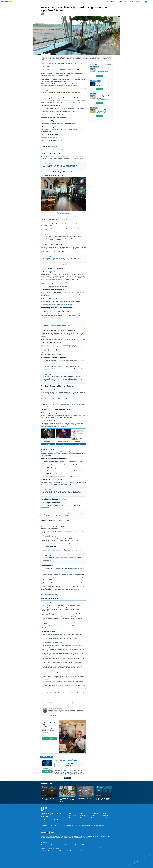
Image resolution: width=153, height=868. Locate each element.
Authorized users (45, 247)
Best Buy (65, 366)
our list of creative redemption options (61, 325)
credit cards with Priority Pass (59, 236)
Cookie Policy (78, 825)
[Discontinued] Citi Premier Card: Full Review (84, 799)
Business (120, 1)
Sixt (55, 304)
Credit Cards (113, 1)
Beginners (93, 815)
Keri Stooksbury (77, 14)
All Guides (50, 825)
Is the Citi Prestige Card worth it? (50, 602)
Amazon (60, 366)
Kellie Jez (83, 14)
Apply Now (48, 771)
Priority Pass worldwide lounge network (68, 217)
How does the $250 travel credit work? (52, 673)
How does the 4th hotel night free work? (52, 642)
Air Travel (82, 817)
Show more (66, 777)
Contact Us (105, 817)
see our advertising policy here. (99, 847)
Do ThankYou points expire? (49, 631)
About (92, 817)
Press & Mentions (86, 825)
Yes (72, 702)
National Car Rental (64, 304)
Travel (126, 1)
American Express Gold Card (103, 109)
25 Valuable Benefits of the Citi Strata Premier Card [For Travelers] (67, 800)
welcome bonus (77, 108)
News (107, 1)
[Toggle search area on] (142, 1)
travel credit (63, 685)
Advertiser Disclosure (146, 2)
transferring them (81, 313)
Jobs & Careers (105, 815)
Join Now (50, 738)
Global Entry (66, 404)
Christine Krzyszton (48, 14)
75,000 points (69, 765)
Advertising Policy (56, 58)
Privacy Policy (44, 825)
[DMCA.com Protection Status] (44, 832)
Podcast (104, 813)
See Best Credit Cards (104, 120)
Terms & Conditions (58, 825)
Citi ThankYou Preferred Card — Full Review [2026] (103, 799)
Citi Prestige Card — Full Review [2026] (47, 799)
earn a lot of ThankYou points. (67, 166)
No (80, 702)
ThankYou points (50, 158)
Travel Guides (83, 815)
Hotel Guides (94, 813)
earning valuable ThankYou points (69, 100)
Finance (82, 813)
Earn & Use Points (134, 1)
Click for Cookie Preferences (97, 825)
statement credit (72, 392)
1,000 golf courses (71, 482)
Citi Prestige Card (47, 69)
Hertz (52, 304)
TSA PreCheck (74, 404)
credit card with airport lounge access (56, 258)
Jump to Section (45, 53)
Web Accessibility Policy (68, 825)
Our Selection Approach (107, 64)
